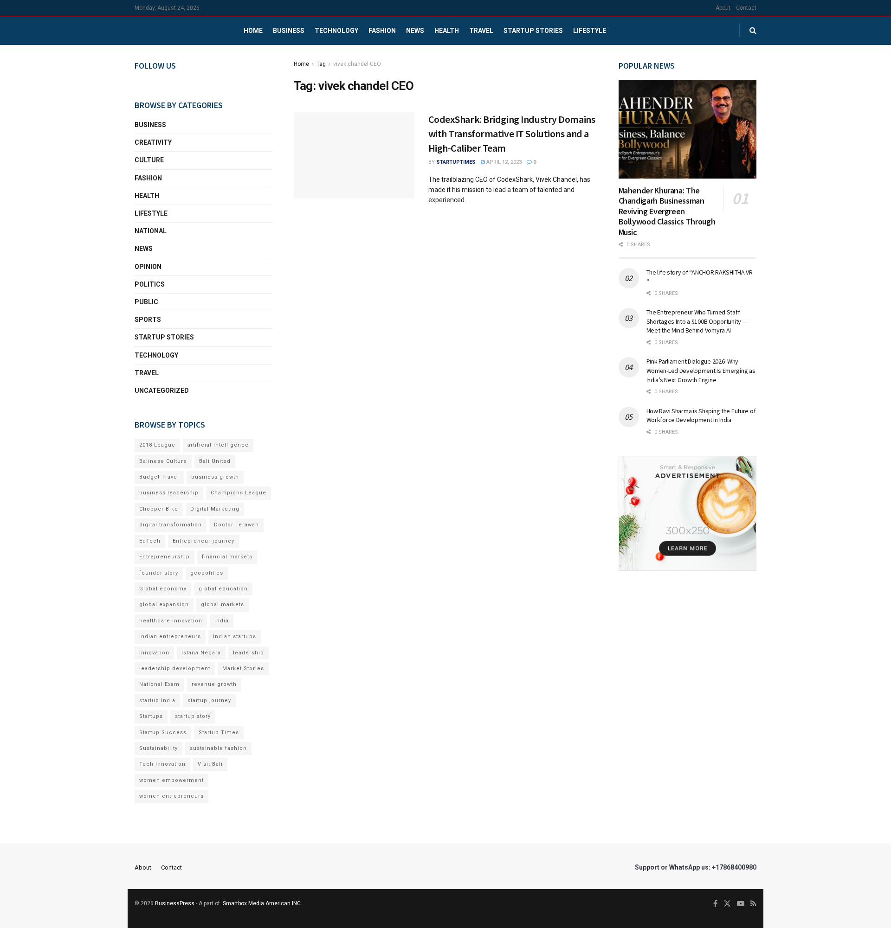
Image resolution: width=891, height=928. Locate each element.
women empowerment (171, 780)
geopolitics (206, 573)
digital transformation (170, 525)
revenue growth (214, 684)
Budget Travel (159, 477)
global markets (222, 605)
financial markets (227, 557)
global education (223, 589)
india (221, 621)
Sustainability (158, 748)
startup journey (209, 701)
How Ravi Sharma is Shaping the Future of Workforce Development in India (701, 415)
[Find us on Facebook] (715, 903)
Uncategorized (162, 390)
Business (288, 30)
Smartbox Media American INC (262, 903)
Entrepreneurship (164, 557)
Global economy (163, 589)
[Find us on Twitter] (727, 903)
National (151, 231)
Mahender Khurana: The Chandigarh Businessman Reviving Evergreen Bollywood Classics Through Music (667, 211)
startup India (157, 701)
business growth (215, 477)
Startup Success (163, 733)
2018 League (157, 445)
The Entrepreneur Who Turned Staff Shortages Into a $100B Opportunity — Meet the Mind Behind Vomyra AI (697, 321)
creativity (153, 142)
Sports (148, 319)
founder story (158, 573)
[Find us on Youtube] (740, 903)
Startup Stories (533, 30)
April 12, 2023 (503, 162)
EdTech (150, 541)
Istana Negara (201, 653)
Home (253, 30)
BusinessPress (174, 903)
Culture (149, 160)
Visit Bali (210, 764)
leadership (248, 653)
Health (446, 30)
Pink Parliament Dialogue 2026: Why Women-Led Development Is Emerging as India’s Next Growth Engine (700, 370)
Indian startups (234, 637)
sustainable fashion (218, 748)
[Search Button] (752, 30)
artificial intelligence (218, 445)
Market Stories (243, 669)
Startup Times (219, 733)
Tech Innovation (162, 764)
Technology (336, 30)
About (723, 8)
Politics (150, 284)
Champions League (238, 493)
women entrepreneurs (171, 796)
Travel (481, 30)
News (415, 30)
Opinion (148, 266)
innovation (154, 653)
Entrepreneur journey (203, 541)
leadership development (174, 669)
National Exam (159, 684)
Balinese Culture (163, 461)
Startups (151, 716)
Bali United (215, 461)
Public (146, 302)
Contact (746, 8)
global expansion (164, 605)
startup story (193, 716)
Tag (321, 64)
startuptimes (456, 162)
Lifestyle (589, 30)
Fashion (382, 30)
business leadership (169, 493)
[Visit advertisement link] (688, 513)
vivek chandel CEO (357, 64)
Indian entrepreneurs (170, 637)
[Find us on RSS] (753, 903)
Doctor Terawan (236, 525)
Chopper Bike (158, 509)
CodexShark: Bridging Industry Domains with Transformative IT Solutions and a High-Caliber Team (511, 133)
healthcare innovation (170, 621)
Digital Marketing (214, 509)
